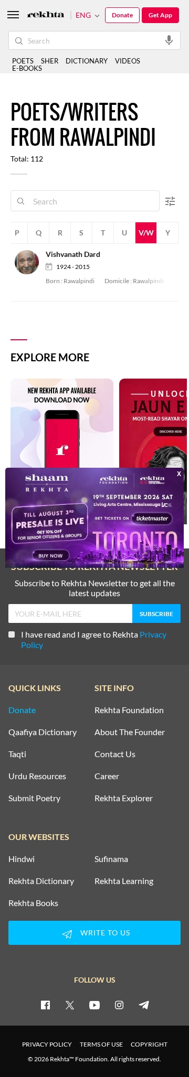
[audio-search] (169, 39)
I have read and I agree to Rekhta (93, 639)
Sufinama (111, 859)
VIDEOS (127, 61)
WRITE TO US (105, 932)
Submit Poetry (34, 798)
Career (106, 776)
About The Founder (129, 732)
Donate (122, 15)
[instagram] (119, 1004)
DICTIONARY (87, 61)
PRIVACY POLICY (47, 1044)
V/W (146, 232)
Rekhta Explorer (123, 798)
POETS (23, 61)
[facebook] (45, 1004)
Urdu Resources (37, 776)
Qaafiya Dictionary (42, 732)
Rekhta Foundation (129, 710)
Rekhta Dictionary (41, 881)
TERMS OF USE (101, 1044)
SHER (49, 61)
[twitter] (69, 1004)
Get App (160, 15)
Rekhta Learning (123, 881)
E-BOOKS (27, 68)
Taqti (17, 754)
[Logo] (45, 15)
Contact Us (114, 754)
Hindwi (21, 859)
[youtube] (94, 1004)
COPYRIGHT (149, 1044)
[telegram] (143, 1004)
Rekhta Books (33, 903)
